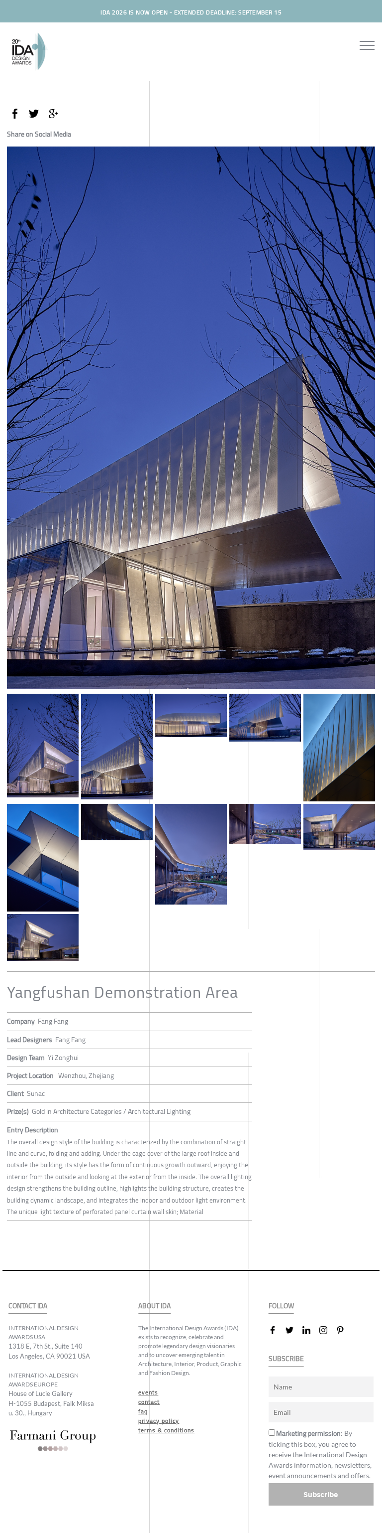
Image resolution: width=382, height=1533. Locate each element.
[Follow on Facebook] (277, 1330)
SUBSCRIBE (286, 1359)
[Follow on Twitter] (293, 1330)
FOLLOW (281, 1306)
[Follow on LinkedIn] (310, 1330)
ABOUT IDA (154, 1306)
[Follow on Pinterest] (344, 1330)
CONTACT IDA (27, 1306)
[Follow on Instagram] (327, 1330)
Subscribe (320, 1494)
